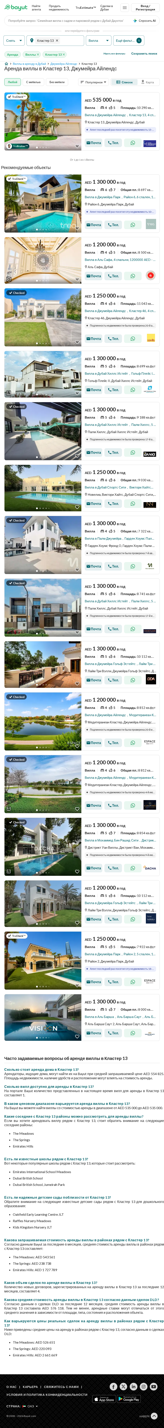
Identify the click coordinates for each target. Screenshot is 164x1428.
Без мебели (57, 82)
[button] (14, 40)
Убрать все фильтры (114, 53)
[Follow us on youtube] (154, 1386)
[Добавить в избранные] (77, 146)
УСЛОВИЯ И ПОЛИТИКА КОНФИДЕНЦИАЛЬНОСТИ (47, 1394)
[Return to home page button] (16, 7)
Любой (12, 82)
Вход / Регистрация (145, 7)
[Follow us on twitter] (123, 1386)
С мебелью (33, 82)
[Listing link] (82, 121)
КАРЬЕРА (30, 1387)
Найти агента (36, 7)
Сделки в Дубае (106, 7)
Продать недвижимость (59, 7)
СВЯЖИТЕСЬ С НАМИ (61, 1387)
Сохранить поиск (144, 53)
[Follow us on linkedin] (134, 1386)
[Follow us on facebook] (113, 1386)
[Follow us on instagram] (144, 1386)
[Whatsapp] (133, 143)
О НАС (11, 1387)
